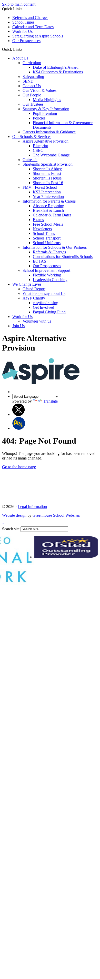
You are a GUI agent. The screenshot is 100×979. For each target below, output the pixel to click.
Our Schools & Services (31, 136)
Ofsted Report (34, 289)
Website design (14, 515)
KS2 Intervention (47, 192)
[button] (24, 49)
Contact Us (32, 86)
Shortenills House (47, 178)
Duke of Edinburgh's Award (55, 67)
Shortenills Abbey (47, 169)
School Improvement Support (46, 270)
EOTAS (39, 261)
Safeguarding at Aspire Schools (37, 36)
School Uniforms (47, 243)
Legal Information (32, 506)
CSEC (38, 150)
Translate (50, 401)
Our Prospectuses (26, 40)
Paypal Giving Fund (49, 312)
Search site (10, 529)
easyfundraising (45, 303)
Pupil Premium (45, 113)
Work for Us (22, 31)
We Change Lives (26, 284)
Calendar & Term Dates (52, 215)
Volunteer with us (37, 321)
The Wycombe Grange (51, 155)
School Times (23, 22)
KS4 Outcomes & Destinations (58, 72)
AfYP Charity (34, 298)
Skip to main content (18, 4)
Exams (38, 219)
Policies (39, 118)
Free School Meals (48, 224)
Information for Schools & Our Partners (55, 247)
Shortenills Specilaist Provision (48, 164)
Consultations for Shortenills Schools (63, 256)
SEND (28, 81)
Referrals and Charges (30, 17)
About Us (20, 58)
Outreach (30, 159)
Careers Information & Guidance (49, 132)
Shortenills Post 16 (48, 183)
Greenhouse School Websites (56, 515)
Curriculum (32, 63)
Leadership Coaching (50, 279)
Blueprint (40, 146)
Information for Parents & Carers (49, 201)
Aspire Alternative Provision (45, 141)
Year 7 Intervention (48, 196)
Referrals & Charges (49, 252)
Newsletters (42, 229)
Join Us (18, 326)
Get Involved (43, 307)
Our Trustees (33, 104)
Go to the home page (19, 467)
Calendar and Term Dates (33, 27)
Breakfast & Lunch (48, 210)
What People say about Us (44, 293)
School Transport (47, 238)
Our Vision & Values (39, 90)
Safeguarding (33, 76)
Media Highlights (47, 99)
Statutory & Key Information (46, 109)
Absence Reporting (48, 206)
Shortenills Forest (47, 173)
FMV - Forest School (40, 187)
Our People (32, 95)
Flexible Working (47, 275)
